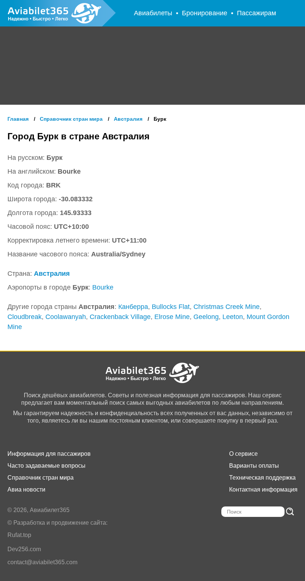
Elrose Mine (172, 317)
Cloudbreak (24, 317)
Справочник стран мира (40, 477)
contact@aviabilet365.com (42, 562)
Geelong (206, 317)
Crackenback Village (120, 317)
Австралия (52, 273)
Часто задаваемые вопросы (46, 465)
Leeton (232, 317)
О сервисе (243, 454)
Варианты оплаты (254, 465)
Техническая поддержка (262, 477)
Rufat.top (19, 535)
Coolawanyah (65, 317)
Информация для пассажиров (49, 454)
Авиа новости (26, 489)
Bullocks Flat (171, 306)
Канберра (133, 306)
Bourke (102, 287)
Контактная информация (263, 489)
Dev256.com (24, 549)
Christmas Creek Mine (226, 306)
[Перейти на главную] (152, 373)
